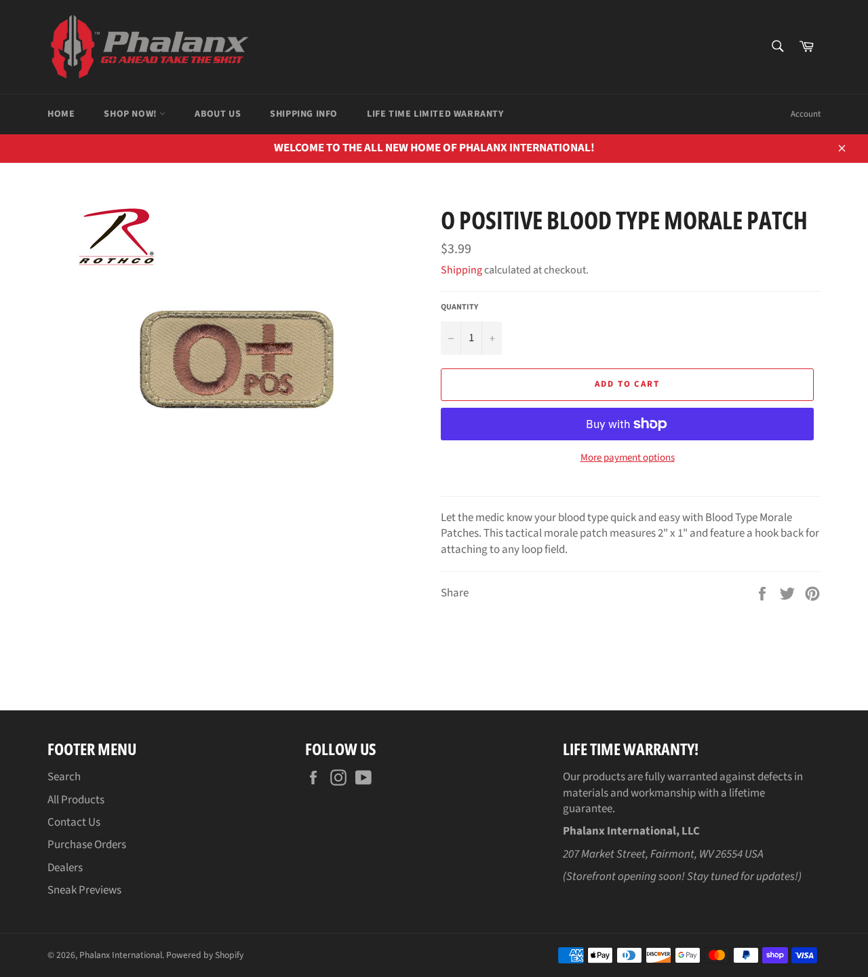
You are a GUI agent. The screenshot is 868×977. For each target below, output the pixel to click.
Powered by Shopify (204, 955)
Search (64, 777)
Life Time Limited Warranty (435, 114)
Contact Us (73, 822)
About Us (218, 114)
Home (61, 114)
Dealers (65, 868)
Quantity (459, 307)
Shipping (461, 270)
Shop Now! (131, 114)
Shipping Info (304, 114)
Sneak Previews (84, 890)
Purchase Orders (86, 845)
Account (806, 114)
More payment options (627, 458)
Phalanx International (120, 955)
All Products (75, 800)
